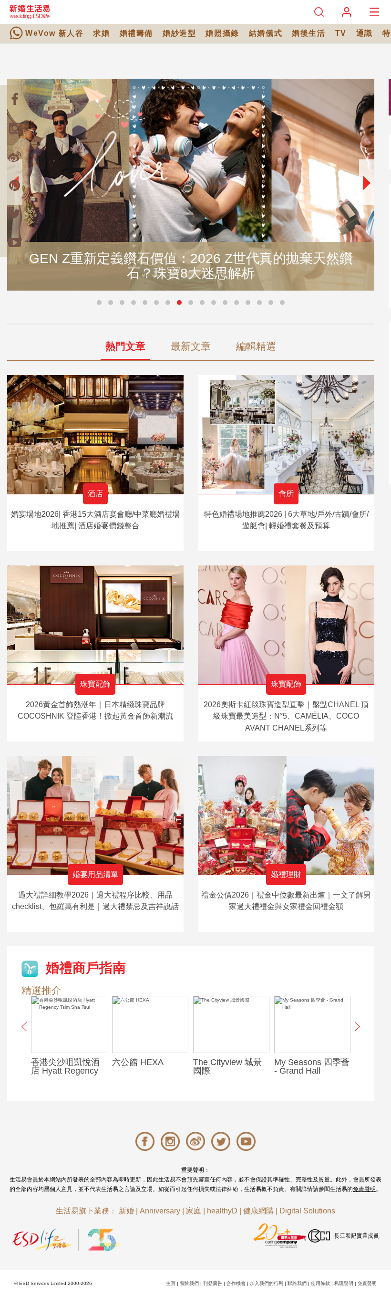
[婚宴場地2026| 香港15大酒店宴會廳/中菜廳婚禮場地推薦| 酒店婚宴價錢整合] (95, 434)
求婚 (101, 33)
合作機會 (236, 1283)
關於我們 (189, 1283)
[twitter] (14, 213)
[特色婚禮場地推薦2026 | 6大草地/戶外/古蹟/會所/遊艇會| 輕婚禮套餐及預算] (286, 434)
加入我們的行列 (266, 1283)
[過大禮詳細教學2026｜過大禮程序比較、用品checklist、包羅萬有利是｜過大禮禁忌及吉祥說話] (95, 815)
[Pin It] (14, 185)
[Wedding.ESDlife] (30, 11)
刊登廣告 (212, 1283)
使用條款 (320, 1283)
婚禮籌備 (136, 33)
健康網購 (258, 1211)
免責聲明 (364, 1189)
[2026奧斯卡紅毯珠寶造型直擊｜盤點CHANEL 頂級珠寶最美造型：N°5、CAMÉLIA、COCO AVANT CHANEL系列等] (286, 624)
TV (341, 33)
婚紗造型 (179, 33)
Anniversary (160, 1211)
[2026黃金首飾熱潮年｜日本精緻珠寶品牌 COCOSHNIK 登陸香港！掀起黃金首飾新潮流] (95, 624)
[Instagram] (14, 128)
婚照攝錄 (222, 33)
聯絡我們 (297, 1283)
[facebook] (14, 99)
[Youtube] (14, 242)
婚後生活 (308, 33)
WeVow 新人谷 (54, 33)
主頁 (170, 1283)
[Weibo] (14, 156)
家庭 (193, 1211)
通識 (364, 33)
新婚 (126, 1211)
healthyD (222, 1211)
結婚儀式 (265, 33)
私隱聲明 (343, 1283)
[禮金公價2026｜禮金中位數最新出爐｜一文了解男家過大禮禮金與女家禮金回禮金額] (286, 815)
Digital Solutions (307, 1211)
